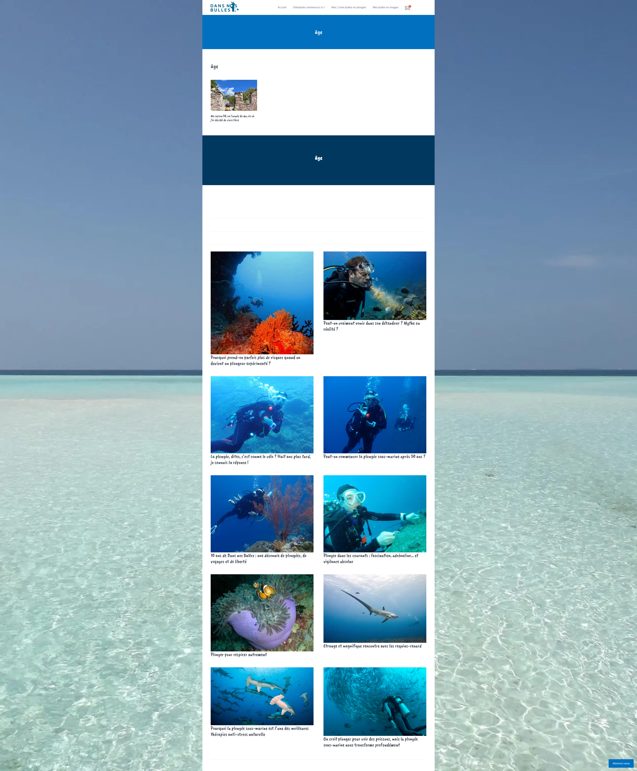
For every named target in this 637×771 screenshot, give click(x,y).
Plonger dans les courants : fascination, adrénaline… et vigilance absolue (370, 558)
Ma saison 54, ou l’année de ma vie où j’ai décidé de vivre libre (232, 118)
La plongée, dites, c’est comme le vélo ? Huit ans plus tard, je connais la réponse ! (261, 459)
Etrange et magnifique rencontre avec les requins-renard (372, 646)
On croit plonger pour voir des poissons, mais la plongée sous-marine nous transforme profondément (370, 742)
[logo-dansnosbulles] (225, 7)
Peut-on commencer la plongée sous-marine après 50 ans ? (374, 456)
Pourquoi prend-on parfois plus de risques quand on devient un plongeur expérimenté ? (255, 360)
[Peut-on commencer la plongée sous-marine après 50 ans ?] (374, 414)
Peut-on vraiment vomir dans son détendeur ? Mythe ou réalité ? (371, 326)
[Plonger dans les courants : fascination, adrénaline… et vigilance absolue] (374, 513)
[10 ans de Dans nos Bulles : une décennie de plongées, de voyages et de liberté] (262, 513)
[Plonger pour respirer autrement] (262, 612)
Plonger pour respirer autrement (239, 654)
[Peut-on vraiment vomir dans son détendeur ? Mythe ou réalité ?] (374, 285)
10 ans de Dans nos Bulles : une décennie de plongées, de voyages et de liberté (259, 558)
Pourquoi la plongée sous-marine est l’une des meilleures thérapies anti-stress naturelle (260, 731)
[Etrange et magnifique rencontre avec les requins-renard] (374, 608)
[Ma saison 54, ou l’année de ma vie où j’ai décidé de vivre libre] (234, 95)
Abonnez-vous (621, 763)
